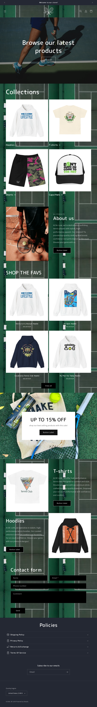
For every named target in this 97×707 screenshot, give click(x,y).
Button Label (48, 432)
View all (48, 386)
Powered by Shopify (22, 701)
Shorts (9, 194)
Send (18, 610)
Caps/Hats (54, 194)
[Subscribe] (67, 672)
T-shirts (53, 145)
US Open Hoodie (70, 324)
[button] (5, 11)
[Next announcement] (92, 2)
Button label (62, 250)
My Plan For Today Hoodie (70, 376)
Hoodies (10, 145)
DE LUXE (13, 701)
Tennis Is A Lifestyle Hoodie (27, 324)
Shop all (48, 60)
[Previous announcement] (4, 2)
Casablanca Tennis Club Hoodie (27, 376)
